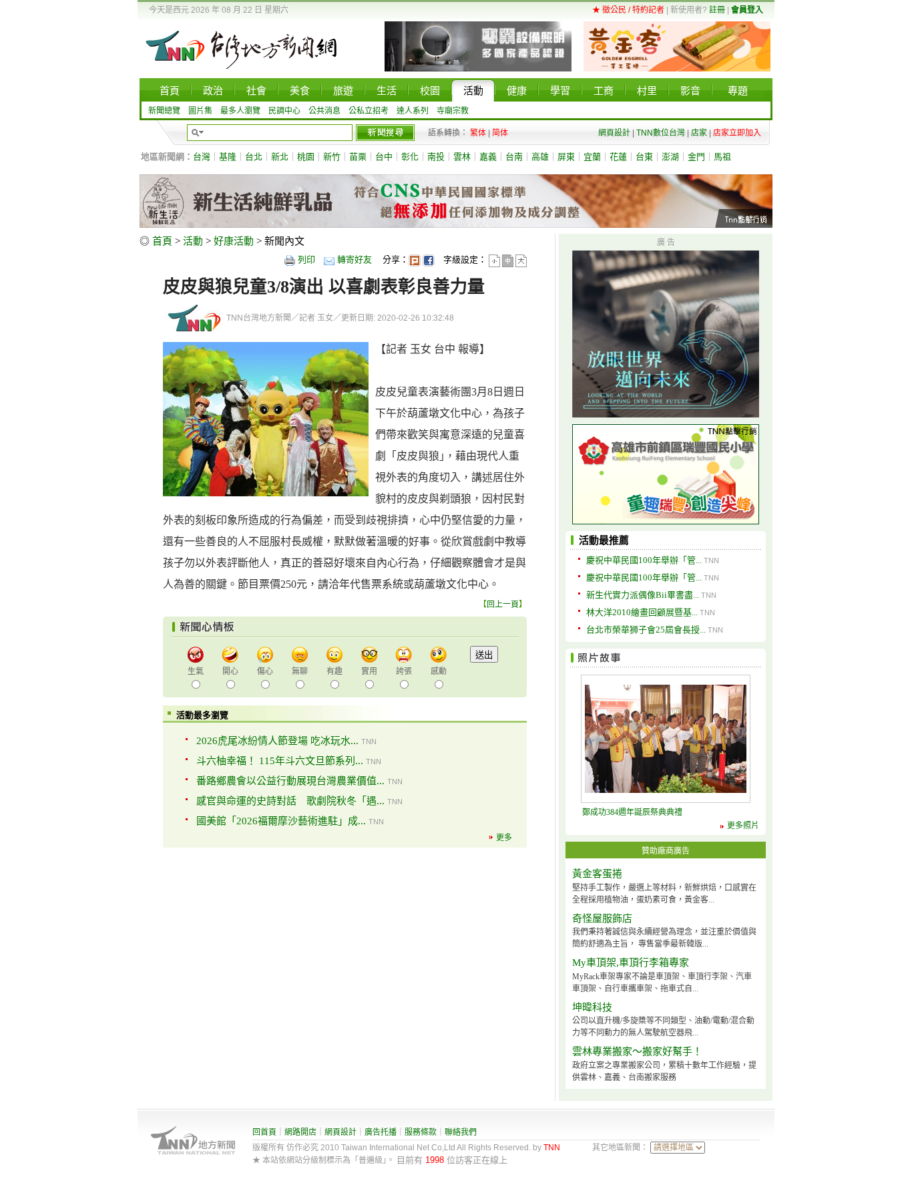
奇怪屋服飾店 (602, 918)
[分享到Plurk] (415, 260)
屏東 (566, 157)
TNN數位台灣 (660, 133)
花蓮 (618, 157)
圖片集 (200, 111)
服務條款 (421, 1132)
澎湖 (670, 157)
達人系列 (413, 111)
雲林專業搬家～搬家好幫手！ (637, 1051)
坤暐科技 (592, 1007)
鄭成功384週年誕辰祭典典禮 (632, 812)
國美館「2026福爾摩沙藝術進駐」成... (281, 821)
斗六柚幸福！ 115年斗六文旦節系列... (279, 760)
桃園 (305, 157)
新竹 (331, 157)
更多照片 (743, 825)
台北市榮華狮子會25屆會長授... (646, 630)
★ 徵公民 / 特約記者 (628, 10)
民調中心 (284, 111)
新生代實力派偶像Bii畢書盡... (642, 595)
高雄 (540, 157)
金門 (696, 157)
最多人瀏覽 (240, 111)
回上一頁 (503, 604)
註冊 (717, 10)
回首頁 (264, 1132)
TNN (551, 1147)
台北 (253, 157)
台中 (384, 157)
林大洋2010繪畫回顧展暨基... (642, 612)
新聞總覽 (164, 111)
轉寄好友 (354, 260)
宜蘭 (592, 157)
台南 (514, 157)
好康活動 (234, 241)
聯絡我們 (461, 1132)
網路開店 (300, 1132)
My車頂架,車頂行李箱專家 (630, 962)
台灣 (201, 157)
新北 (279, 157)
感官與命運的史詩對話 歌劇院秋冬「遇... (290, 801)
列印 (306, 260)
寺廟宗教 (453, 111)
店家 (699, 133)
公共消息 (324, 111)
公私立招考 (369, 111)
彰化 (410, 157)
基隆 (227, 157)
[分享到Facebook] (429, 260)
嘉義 (488, 157)
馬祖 (722, 157)
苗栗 (358, 157)
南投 (436, 157)
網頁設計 (614, 133)
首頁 (162, 241)
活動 (193, 241)
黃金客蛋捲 (597, 873)
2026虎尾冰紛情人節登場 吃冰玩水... (277, 740)
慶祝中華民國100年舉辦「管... (644, 560)
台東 (644, 157)
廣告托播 (381, 1132)
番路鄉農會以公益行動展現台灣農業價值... (290, 781)
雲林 (462, 157)
